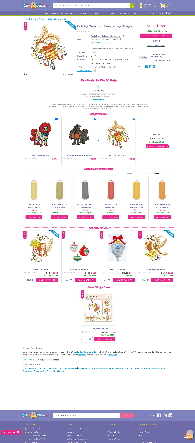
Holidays (82, 355)
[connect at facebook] (159, 416)
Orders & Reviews (115, 432)
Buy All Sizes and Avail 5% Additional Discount (112, 49)
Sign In (147, 4)
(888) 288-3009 (156, 13)
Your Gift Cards (114, 439)
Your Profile (149, 7)
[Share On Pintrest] (154, 67)
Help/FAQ (142, 436)
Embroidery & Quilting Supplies (79, 439)
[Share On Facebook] (150, 67)
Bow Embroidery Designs (35, 368)
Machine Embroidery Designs (78, 429)
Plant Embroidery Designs (147, 368)
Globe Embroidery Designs (121, 368)
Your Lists (112, 436)
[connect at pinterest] (170, 416)
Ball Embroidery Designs (54, 371)
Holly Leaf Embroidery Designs (92, 368)
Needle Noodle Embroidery (85, 352)
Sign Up (127, 415)
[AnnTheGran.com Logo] (34, 5)
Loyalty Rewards (145, 432)
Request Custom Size (101, 43)
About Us (142, 429)
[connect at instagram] (165, 416)
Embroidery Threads (75, 436)
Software (70, 432)
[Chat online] (189, 435)
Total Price (156, 135)
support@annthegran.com (38, 429)
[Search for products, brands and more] (132, 5)
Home (25, 19)
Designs (34, 19)
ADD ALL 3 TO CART (156, 146)
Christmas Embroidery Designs (62, 368)
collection (112, 355)
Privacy (141, 439)
